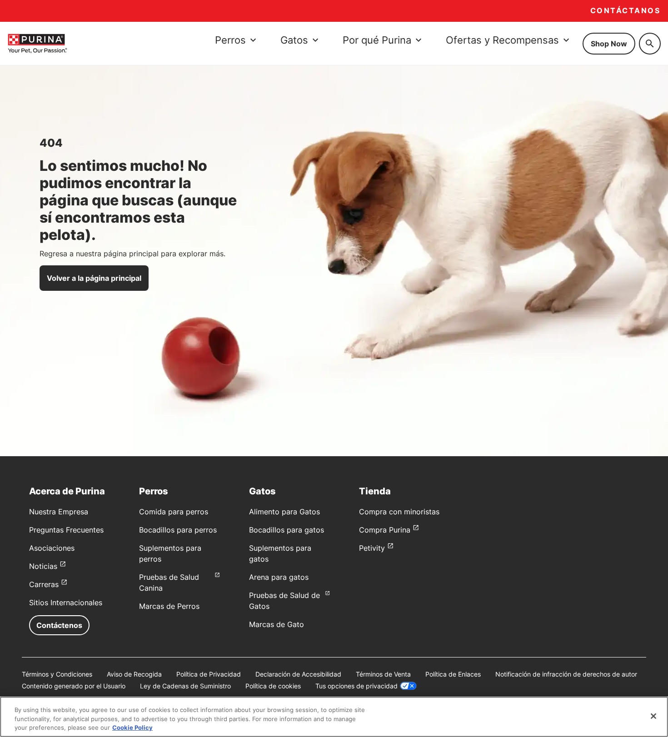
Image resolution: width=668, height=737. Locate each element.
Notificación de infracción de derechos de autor (566, 674)
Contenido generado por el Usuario (73, 686)
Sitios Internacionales (65, 602)
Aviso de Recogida (134, 674)
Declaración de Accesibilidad (298, 674)
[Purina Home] (37, 43)
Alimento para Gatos (284, 511)
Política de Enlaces (453, 674)
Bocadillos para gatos (286, 529)
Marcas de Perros (169, 606)
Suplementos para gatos (280, 553)
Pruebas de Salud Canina (169, 583)
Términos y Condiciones (57, 674)
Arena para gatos (279, 577)
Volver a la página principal (94, 278)
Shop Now (609, 43)
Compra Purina (384, 529)
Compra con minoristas (399, 511)
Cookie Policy (132, 727)
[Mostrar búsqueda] (650, 44)
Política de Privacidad (208, 674)
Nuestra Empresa (58, 511)
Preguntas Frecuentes (66, 529)
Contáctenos (59, 625)
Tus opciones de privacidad (356, 686)
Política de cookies (273, 686)
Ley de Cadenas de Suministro (185, 686)
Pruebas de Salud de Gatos (284, 601)
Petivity (372, 548)
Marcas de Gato (276, 624)
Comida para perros (173, 511)
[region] (334, 717)
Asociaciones (52, 548)
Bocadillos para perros (178, 529)
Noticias (43, 566)
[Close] (653, 716)
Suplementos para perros (170, 553)
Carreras (44, 584)
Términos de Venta (383, 674)
